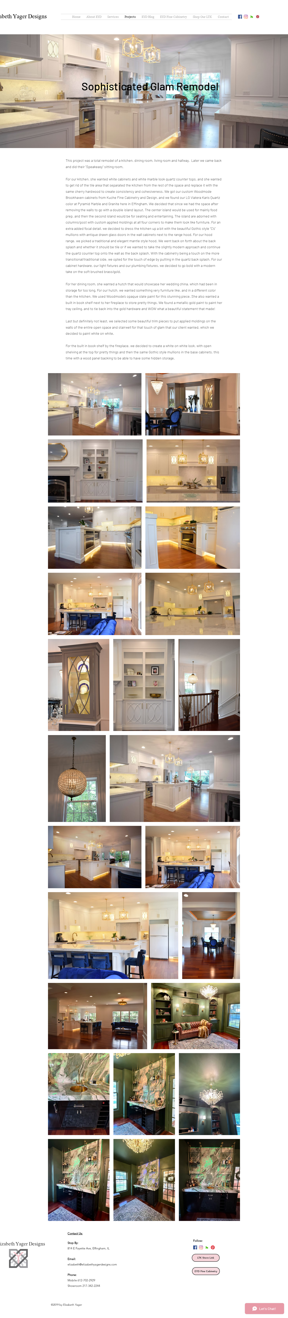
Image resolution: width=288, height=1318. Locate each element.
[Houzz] (252, 17)
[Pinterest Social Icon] (258, 17)
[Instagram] (246, 17)
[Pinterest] (213, 1247)
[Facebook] (240, 17)
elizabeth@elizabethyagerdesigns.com (92, 1264)
